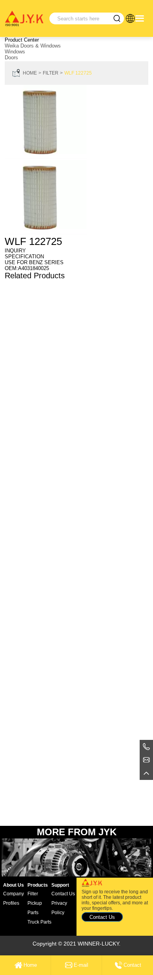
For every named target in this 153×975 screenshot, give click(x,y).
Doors (11, 57)
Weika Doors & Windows (33, 46)
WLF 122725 (78, 73)
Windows (15, 52)
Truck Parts (39, 922)
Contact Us (63, 893)
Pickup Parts (34, 907)
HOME (30, 73)
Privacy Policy (59, 907)
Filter (50, 73)
